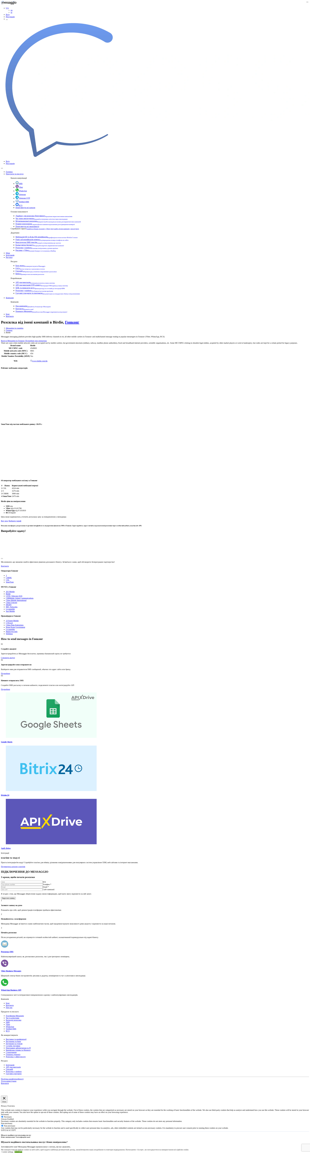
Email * (46, 887)
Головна (9, 172)
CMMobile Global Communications (19, 598)
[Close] (2, 168)
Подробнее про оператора (36, 341)
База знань (30, 266)
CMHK (9, 578)
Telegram (22, 194)
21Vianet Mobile (12, 621)
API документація (35, 282)
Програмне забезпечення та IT (18, 1048)
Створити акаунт (8, 658)
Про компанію (33, 306)
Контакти (24, 309)
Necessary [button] (5, 1114)
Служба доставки (13, 1046)
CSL (7, 580)
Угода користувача (8, 1081)
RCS (20, 205)
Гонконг (72, 322)
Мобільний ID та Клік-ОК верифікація (47, 237)
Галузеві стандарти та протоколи (48, 293)
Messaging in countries (14, 328)
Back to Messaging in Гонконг (13, 341)
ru (11, 12)
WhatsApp (23, 191)
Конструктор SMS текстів (38, 242)
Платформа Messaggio (15, 1016)
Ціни (8, 253)
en (11, 10)
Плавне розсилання (45, 224)
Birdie (8, 594)
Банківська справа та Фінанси (18, 1050)
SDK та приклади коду (40, 288)
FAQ (30, 268)
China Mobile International (16, 600)
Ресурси (9, 257)
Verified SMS (24, 202)
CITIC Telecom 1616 (14, 596)
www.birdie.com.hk (39, 361)
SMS (21, 184)
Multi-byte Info (11, 632)
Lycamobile (10, 609)
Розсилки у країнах (37, 248)
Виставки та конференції (16, 1039)
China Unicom (11, 603)
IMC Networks (11, 607)
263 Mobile (10, 592)
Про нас (9, 1007)
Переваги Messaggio (41, 311)
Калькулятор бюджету (40, 245)
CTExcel (9, 623)
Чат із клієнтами (12, 1018)
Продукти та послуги (14, 174)
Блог (8, 314)
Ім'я (44, 882)
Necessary (8, 1117)
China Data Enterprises (14, 625)
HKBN (9, 605)
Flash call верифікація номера (42, 240)
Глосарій (36, 271)
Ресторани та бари (13, 1041)
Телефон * (47, 884)
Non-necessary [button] (6, 1123)
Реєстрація (10, 17)
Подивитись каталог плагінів (13, 867)
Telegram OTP (24, 198)
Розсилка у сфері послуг (16, 1057)
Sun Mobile (10, 611)
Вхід (8, 15)
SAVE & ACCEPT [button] (8, 1130)
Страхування (11, 1052)
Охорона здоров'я (13, 1054)
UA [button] (7, 8)
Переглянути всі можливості (27, 226)
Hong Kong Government (15, 627)
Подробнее (5, 673)
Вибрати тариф (15, 521)
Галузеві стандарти (14, 1074)
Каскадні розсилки (13, 1020)
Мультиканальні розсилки (48, 221)
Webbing (9, 634)
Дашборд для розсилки (44, 216)
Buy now (4, 521)
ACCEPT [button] (18, 1152)
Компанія (10, 298)
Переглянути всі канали (25, 208)
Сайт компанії (48, 889)
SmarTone (10, 582)
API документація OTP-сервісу (42, 285)
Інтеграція (10, 255)
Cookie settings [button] (7, 1152)
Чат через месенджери (42, 218)
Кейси (30, 274)
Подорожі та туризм (14, 1044)
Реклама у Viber (36, 250)
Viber (21, 187)
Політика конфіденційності (12, 1079)
